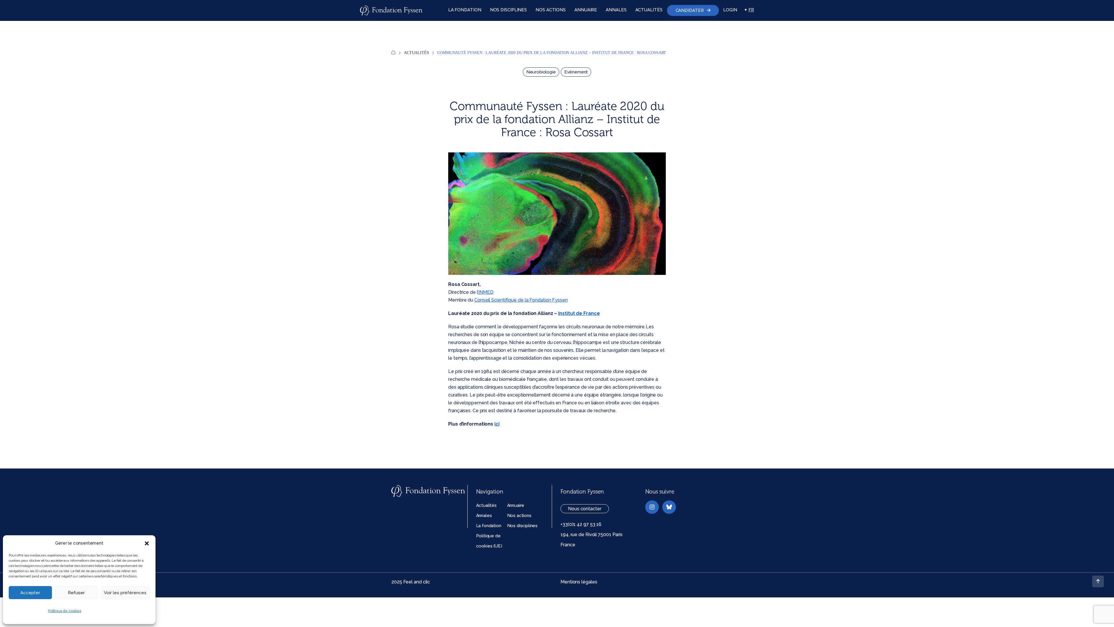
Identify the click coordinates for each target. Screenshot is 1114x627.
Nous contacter (584, 508)
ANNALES (616, 9)
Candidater (690, 10)
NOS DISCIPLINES (508, 9)
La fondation (488, 525)
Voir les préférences (125, 592)
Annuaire (516, 505)
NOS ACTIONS (551, 9)
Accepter (30, 592)
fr (751, 9)
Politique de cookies (64, 611)
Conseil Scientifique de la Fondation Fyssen (521, 300)
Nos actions (519, 515)
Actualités (416, 53)
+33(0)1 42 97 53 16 (580, 524)
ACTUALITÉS (649, 9)
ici (497, 424)
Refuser (76, 592)
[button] (147, 543)
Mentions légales (578, 582)
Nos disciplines (522, 525)
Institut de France (579, 313)
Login (730, 9)
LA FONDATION (464, 9)
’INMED (485, 292)
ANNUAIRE (585, 9)
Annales (484, 515)
